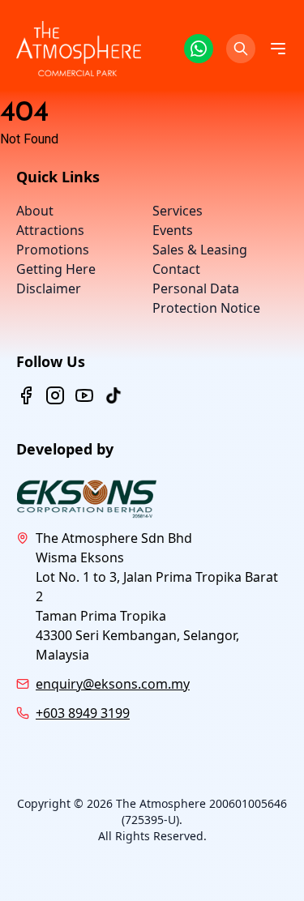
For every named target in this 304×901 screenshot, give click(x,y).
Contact (176, 269)
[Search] (240, 48)
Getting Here (56, 269)
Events (172, 230)
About (35, 211)
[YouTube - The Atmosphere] (84, 395)
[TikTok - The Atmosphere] (113, 395)
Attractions (50, 230)
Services (177, 211)
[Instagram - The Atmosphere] (55, 395)
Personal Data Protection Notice (206, 298)
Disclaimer (48, 288)
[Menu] (278, 48)
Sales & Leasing (199, 249)
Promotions (52, 249)
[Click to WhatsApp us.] (198, 48)
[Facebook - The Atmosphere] (26, 395)
